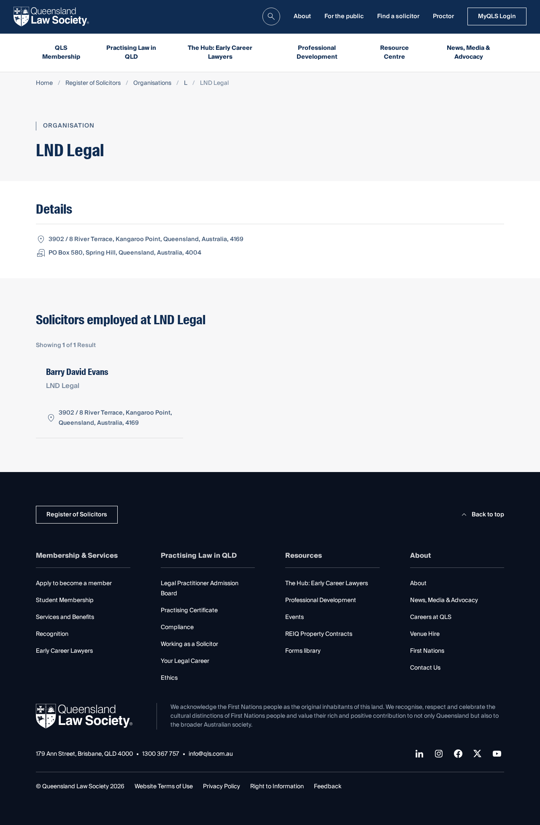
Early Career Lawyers (64, 651)
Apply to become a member (74, 583)
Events (294, 617)
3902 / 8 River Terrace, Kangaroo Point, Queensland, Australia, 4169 (146, 239)
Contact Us (425, 668)
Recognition (52, 634)
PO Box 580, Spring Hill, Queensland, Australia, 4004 (125, 253)
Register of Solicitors (93, 83)
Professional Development (317, 52)
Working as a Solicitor (189, 644)
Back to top (488, 515)
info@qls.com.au (211, 754)
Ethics (169, 678)
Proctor (443, 16)
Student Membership (65, 600)
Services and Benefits (65, 617)
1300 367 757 (160, 754)
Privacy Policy (221, 787)
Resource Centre (394, 52)
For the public (344, 16)
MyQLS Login (497, 16)
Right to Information (277, 787)
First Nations (427, 651)
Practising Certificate (189, 610)
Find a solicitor (398, 16)
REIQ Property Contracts (318, 634)
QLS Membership (61, 52)
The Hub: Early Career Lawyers (220, 52)
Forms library (303, 651)
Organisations (152, 83)
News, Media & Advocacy (468, 52)
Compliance (177, 627)
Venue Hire (425, 634)
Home (44, 83)
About (302, 16)
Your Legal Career (185, 661)
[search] (271, 16)
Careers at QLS (430, 617)
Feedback (327, 787)
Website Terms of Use (164, 787)
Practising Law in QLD (131, 52)
